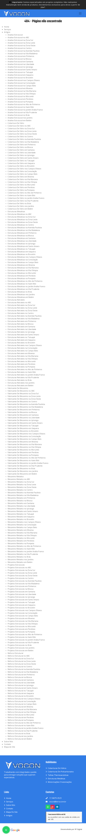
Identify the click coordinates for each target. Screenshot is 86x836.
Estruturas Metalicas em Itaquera (22, 251)
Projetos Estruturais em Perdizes (21, 629)
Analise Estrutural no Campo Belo (22, 85)
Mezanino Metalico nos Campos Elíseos (24, 522)
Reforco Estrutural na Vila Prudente (23, 731)
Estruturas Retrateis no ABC (19, 302)
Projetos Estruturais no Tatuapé (21, 602)
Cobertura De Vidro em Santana (21, 150)
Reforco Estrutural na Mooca (20, 677)
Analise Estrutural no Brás (19, 115)
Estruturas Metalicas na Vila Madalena (24, 230)
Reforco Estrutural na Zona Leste (22, 661)
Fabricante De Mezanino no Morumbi (23, 450)
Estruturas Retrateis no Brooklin (21, 342)
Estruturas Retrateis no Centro (21, 313)
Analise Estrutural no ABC (18, 37)
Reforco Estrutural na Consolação (22, 701)
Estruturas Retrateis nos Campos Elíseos (25, 345)
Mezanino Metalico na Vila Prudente (23, 554)
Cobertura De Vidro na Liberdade (21, 152)
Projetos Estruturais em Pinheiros (22, 586)
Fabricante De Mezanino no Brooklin (23, 431)
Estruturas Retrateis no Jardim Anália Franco (26, 375)
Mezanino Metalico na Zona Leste (22, 484)
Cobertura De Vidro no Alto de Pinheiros (25, 193)
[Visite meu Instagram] (52, 807)
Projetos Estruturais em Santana (21, 591)
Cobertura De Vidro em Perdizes (21, 187)
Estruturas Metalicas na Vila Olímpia (23, 270)
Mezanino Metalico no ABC (19, 479)
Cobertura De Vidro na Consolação (22, 171)
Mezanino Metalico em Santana (21, 503)
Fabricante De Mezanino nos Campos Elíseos (26, 433)
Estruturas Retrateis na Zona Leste (22, 308)
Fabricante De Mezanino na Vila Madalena (25, 407)
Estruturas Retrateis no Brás (20, 380)
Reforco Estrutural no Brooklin (21, 696)
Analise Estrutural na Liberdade (21, 64)
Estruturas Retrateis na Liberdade (22, 329)
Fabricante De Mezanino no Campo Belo (24, 439)
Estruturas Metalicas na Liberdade (22, 241)
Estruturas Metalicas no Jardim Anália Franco (26, 286)
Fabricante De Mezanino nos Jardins (23, 471)
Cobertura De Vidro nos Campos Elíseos (24, 168)
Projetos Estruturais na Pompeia (21, 632)
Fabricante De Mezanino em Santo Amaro (25, 423)
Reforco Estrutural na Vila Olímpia (22, 712)
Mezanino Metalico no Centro (20, 490)
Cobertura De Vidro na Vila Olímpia (22, 182)
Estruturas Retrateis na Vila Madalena (23, 318)
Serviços (7, 29)
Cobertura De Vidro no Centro (20, 136)
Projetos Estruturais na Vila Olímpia (23, 624)
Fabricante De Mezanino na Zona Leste (24, 396)
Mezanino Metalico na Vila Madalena (23, 495)
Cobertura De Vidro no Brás (19, 203)
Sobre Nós (8, 741)
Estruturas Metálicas (56, 778)
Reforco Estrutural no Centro (20, 666)
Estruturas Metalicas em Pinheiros (22, 233)
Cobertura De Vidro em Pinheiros (22, 144)
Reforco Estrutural (15, 653)
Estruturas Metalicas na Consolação (23, 259)
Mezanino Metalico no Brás (19, 557)
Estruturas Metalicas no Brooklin (21, 254)
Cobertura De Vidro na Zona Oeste (22, 134)
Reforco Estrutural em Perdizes (21, 717)
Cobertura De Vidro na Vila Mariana (23, 179)
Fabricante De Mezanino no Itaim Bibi (23, 460)
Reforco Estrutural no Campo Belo (22, 704)
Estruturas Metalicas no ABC (20, 214)
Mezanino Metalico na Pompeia (21, 543)
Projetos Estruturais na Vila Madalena (23, 583)
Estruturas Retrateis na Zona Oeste (22, 310)
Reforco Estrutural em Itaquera (21, 693)
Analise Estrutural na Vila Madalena (22, 53)
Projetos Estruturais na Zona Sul (21, 570)
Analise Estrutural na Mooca (19, 59)
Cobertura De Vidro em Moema (21, 176)
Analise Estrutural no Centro (20, 48)
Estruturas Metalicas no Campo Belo (23, 262)
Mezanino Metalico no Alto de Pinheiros (24, 546)
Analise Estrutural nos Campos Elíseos (24, 80)
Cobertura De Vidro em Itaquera (21, 163)
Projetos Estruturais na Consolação (22, 613)
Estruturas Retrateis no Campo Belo (23, 350)
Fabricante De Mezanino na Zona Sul (23, 393)
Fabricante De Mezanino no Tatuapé (23, 425)
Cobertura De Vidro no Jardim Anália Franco (26, 198)
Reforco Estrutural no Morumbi (21, 715)
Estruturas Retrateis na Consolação (22, 348)
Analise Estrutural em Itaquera (20, 75)
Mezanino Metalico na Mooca (20, 500)
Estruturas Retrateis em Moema (21, 353)
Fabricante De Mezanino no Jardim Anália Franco (28, 463)
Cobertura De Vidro (16, 123)
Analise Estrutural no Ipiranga (20, 67)
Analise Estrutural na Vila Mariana (22, 91)
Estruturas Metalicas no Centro (21, 225)
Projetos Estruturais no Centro (21, 578)
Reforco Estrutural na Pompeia (21, 720)
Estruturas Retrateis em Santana (21, 326)
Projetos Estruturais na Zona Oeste (22, 575)
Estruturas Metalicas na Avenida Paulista (25, 227)
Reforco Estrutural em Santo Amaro (23, 688)
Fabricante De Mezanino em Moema (23, 441)
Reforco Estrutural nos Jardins (20, 736)
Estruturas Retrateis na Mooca (20, 324)
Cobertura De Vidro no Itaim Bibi (21, 195)
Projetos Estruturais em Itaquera (21, 605)
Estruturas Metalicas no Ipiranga (21, 243)
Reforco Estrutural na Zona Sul (21, 658)
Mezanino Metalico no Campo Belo (22, 527)
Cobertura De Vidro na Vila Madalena (23, 142)
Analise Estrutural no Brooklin (20, 77)
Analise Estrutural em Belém (19, 120)
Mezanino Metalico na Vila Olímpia (22, 535)
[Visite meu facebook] (57, 807)
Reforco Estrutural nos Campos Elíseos (24, 698)
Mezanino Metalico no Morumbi (21, 538)
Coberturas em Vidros (57, 768)
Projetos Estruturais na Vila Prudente (23, 642)
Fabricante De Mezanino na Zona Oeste (24, 399)
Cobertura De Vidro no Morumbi (21, 184)
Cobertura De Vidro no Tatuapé (21, 160)
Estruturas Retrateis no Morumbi (22, 361)
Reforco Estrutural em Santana (21, 680)
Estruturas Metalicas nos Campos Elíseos (25, 257)
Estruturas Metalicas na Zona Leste (22, 219)
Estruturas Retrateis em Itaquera (21, 340)
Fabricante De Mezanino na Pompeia (23, 455)
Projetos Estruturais (16, 565)
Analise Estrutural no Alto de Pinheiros (24, 104)
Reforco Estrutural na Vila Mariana (22, 709)
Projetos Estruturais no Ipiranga (21, 597)
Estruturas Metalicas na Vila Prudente (23, 289)
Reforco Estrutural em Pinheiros (21, 674)
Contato (7, 744)
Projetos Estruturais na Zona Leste (22, 573)
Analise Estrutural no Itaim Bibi (21, 107)
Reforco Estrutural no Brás (19, 733)
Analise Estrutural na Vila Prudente (22, 112)
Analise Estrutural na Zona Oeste (21, 45)
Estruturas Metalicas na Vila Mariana (23, 267)
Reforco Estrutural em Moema (20, 706)
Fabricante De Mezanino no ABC (21, 391)
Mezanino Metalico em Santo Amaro (23, 511)
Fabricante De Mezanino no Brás (21, 468)
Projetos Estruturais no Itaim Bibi (22, 637)
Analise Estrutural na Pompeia (20, 101)
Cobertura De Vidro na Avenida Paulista (24, 139)
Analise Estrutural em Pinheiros (21, 56)
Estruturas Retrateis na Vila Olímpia (23, 358)
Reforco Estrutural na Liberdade (21, 682)
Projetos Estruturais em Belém (20, 650)
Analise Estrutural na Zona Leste (21, 43)
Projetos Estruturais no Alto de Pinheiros (25, 634)
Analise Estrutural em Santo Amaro (22, 69)
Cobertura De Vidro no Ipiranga (21, 155)
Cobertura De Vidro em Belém (20, 209)
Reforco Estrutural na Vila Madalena (23, 672)
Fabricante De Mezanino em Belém (22, 474)
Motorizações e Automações (60, 782)
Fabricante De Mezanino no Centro (22, 401)
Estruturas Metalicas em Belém (21, 297)
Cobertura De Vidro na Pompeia (21, 190)
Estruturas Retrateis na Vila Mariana (23, 356)
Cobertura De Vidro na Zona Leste (22, 131)
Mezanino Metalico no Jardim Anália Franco (26, 551)
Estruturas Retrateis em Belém (20, 385)
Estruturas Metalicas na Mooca (21, 235)
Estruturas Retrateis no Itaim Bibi (22, 372)
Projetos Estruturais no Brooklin (21, 607)
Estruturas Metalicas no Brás (20, 292)
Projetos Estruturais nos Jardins (21, 648)
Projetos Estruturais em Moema (21, 618)
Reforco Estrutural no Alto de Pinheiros (24, 723)
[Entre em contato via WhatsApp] (48, 807)
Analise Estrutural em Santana (20, 61)
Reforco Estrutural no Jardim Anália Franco (25, 728)
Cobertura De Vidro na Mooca (20, 147)
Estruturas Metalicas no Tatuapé (21, 249)
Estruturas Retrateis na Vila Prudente (23, 377)
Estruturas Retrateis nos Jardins (21, 383)
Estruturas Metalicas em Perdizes (22, 276)
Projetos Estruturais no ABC (19, 567)
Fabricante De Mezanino (18, 388)
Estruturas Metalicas (16, 211)
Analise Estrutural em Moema (20, 88)
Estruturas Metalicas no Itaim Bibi (22, 284)
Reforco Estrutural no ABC (19, 656)
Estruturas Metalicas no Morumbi (22, 273)
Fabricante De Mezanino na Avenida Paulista (26, 404)
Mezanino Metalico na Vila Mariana (22, 532)
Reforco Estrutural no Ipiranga (20, 685)
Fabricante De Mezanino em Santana (23, 415)
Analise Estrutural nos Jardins (20, 118)
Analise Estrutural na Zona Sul (20, 40)
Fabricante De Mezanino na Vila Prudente (25, 466)
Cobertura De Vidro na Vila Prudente (23, 201)
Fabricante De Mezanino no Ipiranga (23, 420)
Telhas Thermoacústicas (58, 775)
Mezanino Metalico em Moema (20, 530)
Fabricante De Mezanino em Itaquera (23, 428)
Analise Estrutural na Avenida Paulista (23, 51)
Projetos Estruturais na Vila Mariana (23, 621)
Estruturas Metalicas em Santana (21, 238)
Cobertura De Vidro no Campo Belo (22, 174)
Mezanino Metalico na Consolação (22, 524)
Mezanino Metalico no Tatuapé (21, 514)
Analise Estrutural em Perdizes (20, 99)
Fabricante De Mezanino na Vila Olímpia (24, 447)
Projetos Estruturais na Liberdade (22, 594)
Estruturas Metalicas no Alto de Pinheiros (25, 281)
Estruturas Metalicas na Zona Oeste (23, 222)
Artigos (7, 32)
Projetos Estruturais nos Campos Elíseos (25, 610)
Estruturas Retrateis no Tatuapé (21, 337)
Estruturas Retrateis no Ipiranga (21, 332)
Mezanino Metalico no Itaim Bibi (21, 549)
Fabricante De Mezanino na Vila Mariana (25, 444)
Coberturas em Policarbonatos (61, 771)
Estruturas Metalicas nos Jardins (21, 294)
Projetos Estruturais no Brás (20, 645)
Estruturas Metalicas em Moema (21, 265)
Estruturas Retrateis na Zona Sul (21, 305)
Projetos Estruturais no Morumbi (22, 626)
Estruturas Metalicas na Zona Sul (21, 217)
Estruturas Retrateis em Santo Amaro (23, 334)
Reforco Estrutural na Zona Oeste (22, 664)
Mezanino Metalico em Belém (20, 562)
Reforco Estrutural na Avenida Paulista (24, 669)
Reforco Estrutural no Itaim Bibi (21, 725)
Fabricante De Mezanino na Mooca (22, 412)
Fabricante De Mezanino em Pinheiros (24, 409)
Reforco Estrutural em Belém (20, 739)
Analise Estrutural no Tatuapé (20, 72)
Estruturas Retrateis (16, 300)
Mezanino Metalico (16, 476)
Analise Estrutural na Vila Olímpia (21, 93)
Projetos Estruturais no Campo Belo (23, 615)
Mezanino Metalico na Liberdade (21, 506)
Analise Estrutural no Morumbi (21, 96)
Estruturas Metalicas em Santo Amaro (23, 246)
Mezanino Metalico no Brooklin (21, 519)
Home (6, 27)
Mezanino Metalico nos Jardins (20, 559)
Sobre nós (10, 805)
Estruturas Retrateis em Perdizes (21, 364)
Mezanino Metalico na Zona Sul (21, 482)
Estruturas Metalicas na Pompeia (21, 278)
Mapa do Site (9, 747)
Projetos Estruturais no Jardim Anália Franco (26, 640)
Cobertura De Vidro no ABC (19, 126)
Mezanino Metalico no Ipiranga (21, 508)
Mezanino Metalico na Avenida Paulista (24, 492)
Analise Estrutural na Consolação (21, 83)
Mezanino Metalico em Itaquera (21, 516)
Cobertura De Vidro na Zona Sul (21, 128)
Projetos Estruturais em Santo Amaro (23, 599)
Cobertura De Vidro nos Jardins (21, 206)
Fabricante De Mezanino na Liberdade (24, 417)
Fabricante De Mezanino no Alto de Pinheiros (27, 458)
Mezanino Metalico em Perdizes (21, 541)
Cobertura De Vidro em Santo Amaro (23, 158)
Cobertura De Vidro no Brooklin (21, 166)
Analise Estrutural (15, 35)
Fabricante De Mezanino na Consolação (24, 436)
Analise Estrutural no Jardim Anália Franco (25, 110)
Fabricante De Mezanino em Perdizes (23, 452)
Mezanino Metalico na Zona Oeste (22, 487)
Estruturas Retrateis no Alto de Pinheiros (25, 369)
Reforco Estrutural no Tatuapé (20, 690)
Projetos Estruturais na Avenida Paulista (24, 581)
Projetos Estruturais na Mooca (20, 589)
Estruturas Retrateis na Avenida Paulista (24, 316)
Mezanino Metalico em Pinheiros (21, 498)
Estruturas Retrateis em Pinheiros (22, 321)
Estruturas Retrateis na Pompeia (21, 367)
